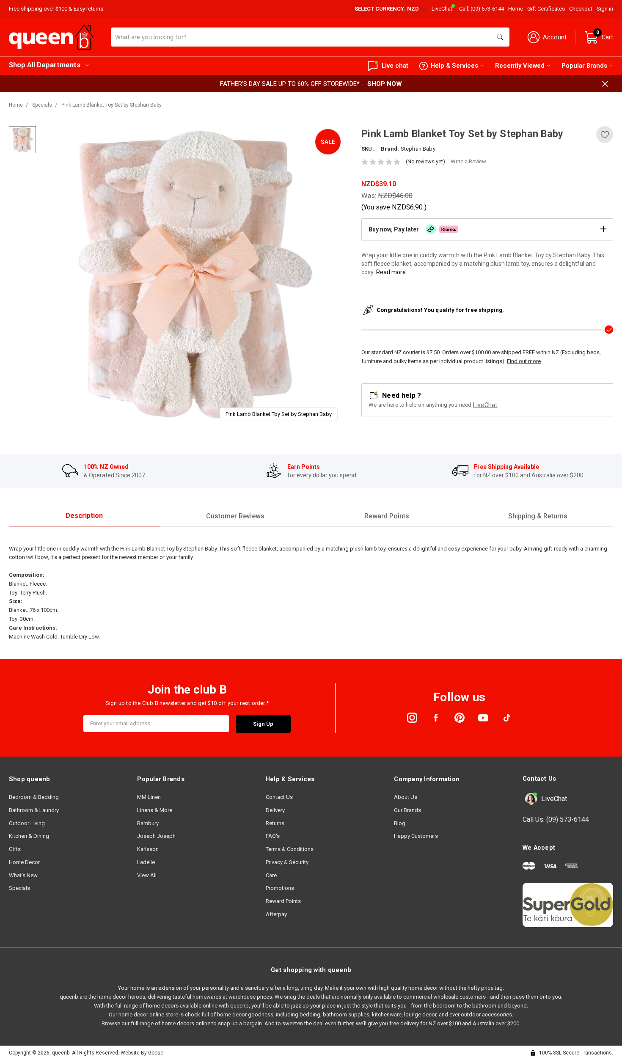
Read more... (393, 272)
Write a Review (468, 161)
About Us (405, 797)
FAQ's (273, 836)
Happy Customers (416, 836)
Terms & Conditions (290, 849)
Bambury (148, 823)
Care (271, 875)
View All (147, 875)
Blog (399, 823)
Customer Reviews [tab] (235, 516)
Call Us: (556, 819)
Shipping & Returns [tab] (537, 516)
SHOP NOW (384, 84)
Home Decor (24, 862)
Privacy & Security (287, 862)
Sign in (605, 9)
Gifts (15, 849)
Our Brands (407, 810)
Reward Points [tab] (386, 516)
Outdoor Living (27, 823)
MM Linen (149, 797)
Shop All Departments (44, 65)
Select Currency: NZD (387, 9)
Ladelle (146, 862)
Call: (481, 9)
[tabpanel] (193, 276)
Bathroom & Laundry (34, 810)
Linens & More (154, 810)
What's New (23, 875)
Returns (275, 823)
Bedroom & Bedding (34, 797)
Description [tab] (84, 516)
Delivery (275, 810)
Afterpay (276, 914)
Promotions (280, 888)
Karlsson (148, 849)
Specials (19, 888)
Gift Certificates (546, 9)
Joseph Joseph (156, 836)
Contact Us (279, 797)
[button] (487, 229)
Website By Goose (142, 1053)
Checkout (580, 9)
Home (515, 9)
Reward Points (283, 901)
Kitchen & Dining (29, 836)
